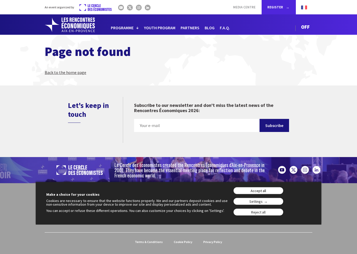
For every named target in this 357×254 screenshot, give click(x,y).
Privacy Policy (212, 242)
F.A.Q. (225, 27)
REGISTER (275, 7)
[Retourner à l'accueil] (70, 25)
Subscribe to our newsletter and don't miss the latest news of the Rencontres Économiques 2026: (203, 108)
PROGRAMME (122, 27)
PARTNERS (190, 27)
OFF (305, 27)
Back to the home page (65, 72)
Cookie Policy (183, 242)
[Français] (301, 7)
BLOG (210, 27)
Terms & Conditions (149, 242)
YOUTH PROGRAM (159, 27)
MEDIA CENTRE (244, 7)
